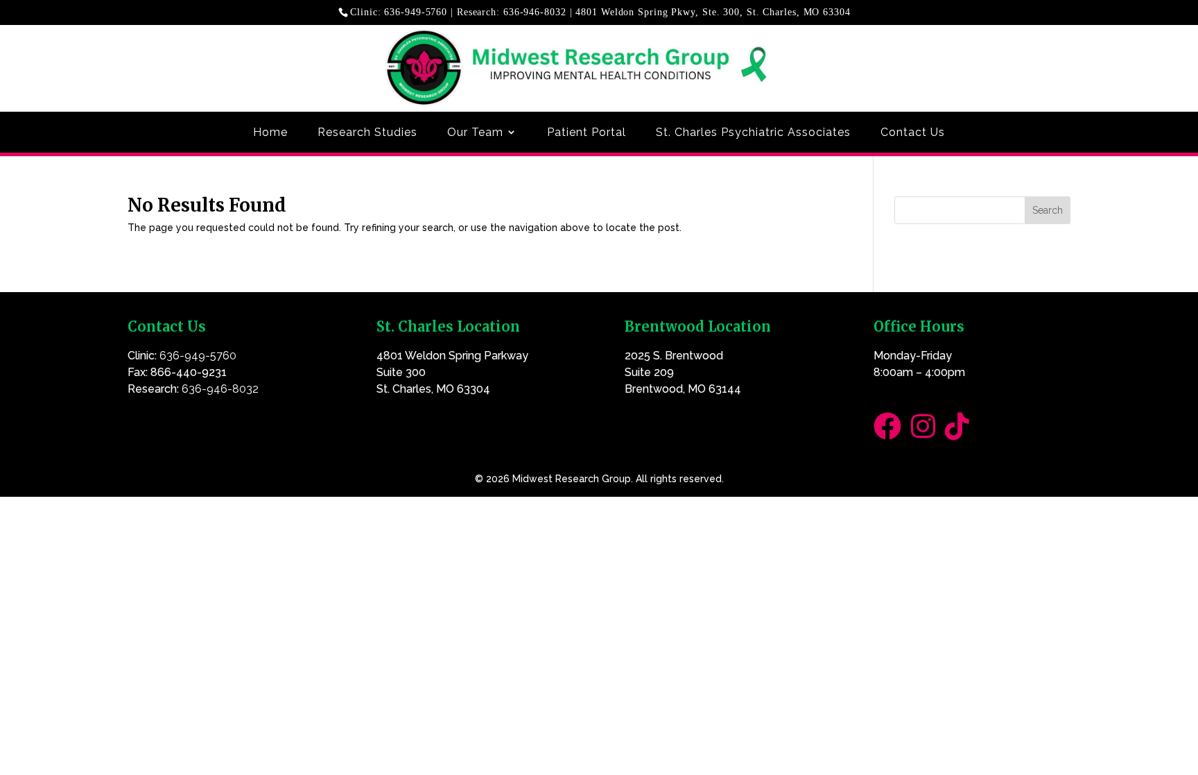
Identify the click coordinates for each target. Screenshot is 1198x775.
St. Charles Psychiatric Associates (753, 132)
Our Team (475, 132)
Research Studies (367, 132)
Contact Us (912, 132)
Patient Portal (586, 132)
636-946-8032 (534, 12)
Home (270, 132)
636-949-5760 (415, 12)
